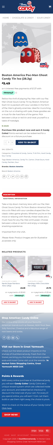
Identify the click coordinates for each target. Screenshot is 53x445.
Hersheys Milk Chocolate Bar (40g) (38, 284)
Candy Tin (24, 160)
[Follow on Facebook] (4, 338)
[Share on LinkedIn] (26, 177)
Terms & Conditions (39, 435)
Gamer (31, 160)
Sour (17, 162)
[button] (3, 7)
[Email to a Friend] (17, 177)
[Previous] (1, 282)
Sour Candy (43, 18)
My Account (23, 435)
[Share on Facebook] (9, 177)
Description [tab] (9, 195)
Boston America (12, 160)
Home (6, 18)
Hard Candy (46, 153)
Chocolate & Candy (23, 18)
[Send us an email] (13, 338)
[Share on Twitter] (13, 177)
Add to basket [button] (10, 302)
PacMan (11, 162)
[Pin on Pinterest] (22, 177)
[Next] (51, 282)
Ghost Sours (39, 160)
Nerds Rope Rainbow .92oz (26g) (11, 284)
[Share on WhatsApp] (4, 177)
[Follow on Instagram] (9, 338)
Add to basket (27, 142)
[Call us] (17, 338)
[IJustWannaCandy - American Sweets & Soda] (26, 7)
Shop (13, 435)
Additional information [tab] (15, 199)
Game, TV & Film (33, 153)
